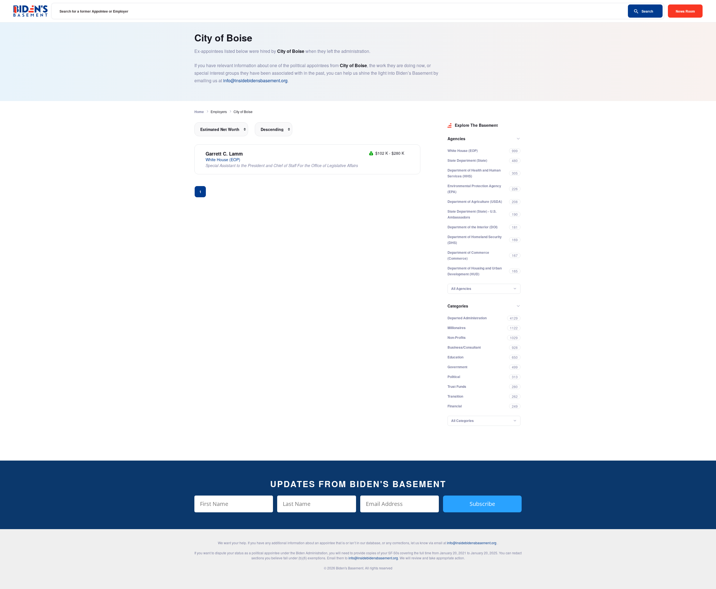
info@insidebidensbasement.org (255, 80)
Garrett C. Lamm (224, 153)
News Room (685, 11)
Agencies (456, 138)
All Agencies (461, 288)
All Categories (462, 420)
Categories (457, 306)
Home (199, 111)
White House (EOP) (223, 159)
